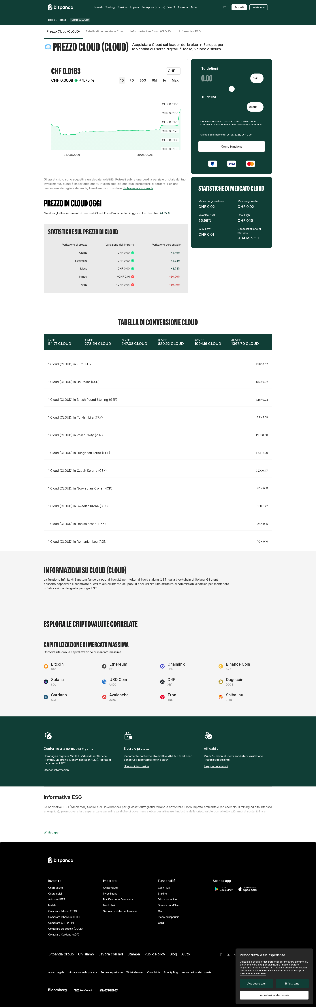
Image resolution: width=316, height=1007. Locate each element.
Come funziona (231, 146)
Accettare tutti (256, 983)
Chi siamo (86, 954)
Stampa (133, 954)
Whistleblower (135, 972)
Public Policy (154, 954)
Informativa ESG (190, 31)
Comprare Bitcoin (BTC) (62, 911)
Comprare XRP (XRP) (61, 922)
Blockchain (109, 905)
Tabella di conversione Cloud (105, 31)
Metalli (52, 905)
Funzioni (122, 7)
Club (160, 911)
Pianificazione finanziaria (118, 899)
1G (122, 80)
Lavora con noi (110, 954)
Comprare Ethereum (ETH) (64, 916)
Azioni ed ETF (56, 899)
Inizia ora (259, 7)
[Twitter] (228, 954)
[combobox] (257, 78)
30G (143, 80)
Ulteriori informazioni (56, 770)
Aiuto (185, 954)
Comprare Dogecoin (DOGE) (65, 928)
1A (164, 80)
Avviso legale (56, 972)
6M (154, 80)
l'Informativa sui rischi (138, 188)
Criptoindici (55, 893)
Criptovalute (55, 887)
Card (161, 922)
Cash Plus (164, 887)
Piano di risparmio (168, 916)
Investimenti (110, 893)
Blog (173, 954)
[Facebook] (221, 954)
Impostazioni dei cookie (274, 995)
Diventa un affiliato (169, 905)
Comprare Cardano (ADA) (63, 934)
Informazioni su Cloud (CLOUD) (151, 31)
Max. (175, 80)
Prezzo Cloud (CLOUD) (63, 31)
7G (132, 80)
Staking (162, 893)
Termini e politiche (112, 972)
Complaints (153, 972)
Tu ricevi (208, 97)
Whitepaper (52, 832)
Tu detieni (209, 68)
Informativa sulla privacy (82, 972)
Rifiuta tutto (292, 983)
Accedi (239, 7)
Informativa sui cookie (253, 973)
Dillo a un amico (167, 899)
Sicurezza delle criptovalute (120, 911)
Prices (62, 19)
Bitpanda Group (61, 954)
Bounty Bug (171, 972)
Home (51, 19)
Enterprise (148, 7)
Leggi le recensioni (216, 766)
